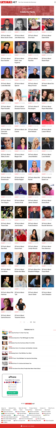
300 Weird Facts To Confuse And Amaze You (20, 363)
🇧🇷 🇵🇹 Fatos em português (7, 413)
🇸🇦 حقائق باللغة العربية (19, 415)
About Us (3, 408)
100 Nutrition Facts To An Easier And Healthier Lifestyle (23, 348)
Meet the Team (22, 408)
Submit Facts (38, 410)
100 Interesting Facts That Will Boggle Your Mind (21, 338)
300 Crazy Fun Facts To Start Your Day (19, 332)
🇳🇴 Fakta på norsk (46, 413)
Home (24, 8)
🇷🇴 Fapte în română (6, 420)
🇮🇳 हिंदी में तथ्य (46, 415)
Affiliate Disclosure (5, 410)
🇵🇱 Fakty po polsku (40, 418)
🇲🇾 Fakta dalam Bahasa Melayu (8, 418)
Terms (20, 410)
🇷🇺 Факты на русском (19, 420)
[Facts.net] (8, 2)
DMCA (14, 410)
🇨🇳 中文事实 (4, 422)
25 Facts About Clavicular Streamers (6, 131)
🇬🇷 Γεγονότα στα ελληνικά (33, 415)
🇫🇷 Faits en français (20, 411)
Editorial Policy (12, 408)
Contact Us (42, 408)
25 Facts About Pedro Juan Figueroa (19, 60)
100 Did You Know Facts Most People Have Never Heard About (24, 368)
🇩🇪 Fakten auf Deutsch (7, 411)
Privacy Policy (28, 410)
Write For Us (51, 408)
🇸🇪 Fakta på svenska (34, 413)
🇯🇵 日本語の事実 (24, 417)
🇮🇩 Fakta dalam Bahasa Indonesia (9, 417)
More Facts (47, 410)
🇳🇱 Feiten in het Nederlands (26, 418)
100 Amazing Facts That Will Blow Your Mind (20, 353)
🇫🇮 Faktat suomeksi (6, 415)
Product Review (33, 408)
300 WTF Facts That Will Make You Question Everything (23, 358)
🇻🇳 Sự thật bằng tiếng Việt (34, 420)
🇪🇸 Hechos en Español (33, 411)
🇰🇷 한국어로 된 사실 (36, 417)
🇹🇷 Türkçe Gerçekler (49, 420)
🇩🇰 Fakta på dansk (21, 413)
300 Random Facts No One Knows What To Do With (22, 343)
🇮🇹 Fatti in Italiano (46, 411)
